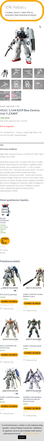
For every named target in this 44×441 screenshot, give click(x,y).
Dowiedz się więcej (5, 241)
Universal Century (21, 135)
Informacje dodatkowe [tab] (8, 149)
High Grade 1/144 (12, 106)
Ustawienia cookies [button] (30, 433)
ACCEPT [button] (22, 437)
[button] (40, 27)
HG (8, 135)
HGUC (12, 135)
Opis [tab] (1, 145)
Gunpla (2, 106)
